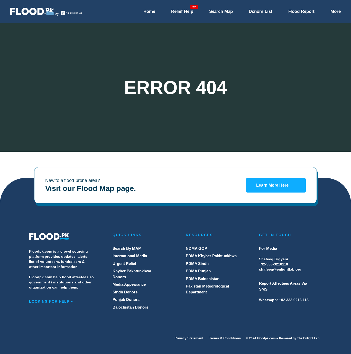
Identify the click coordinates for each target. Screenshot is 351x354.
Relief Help (182, 11)
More (335, 11)
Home (149, 11)
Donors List (260, 11)
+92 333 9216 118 (294, 300)
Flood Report (301, 11)
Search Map (221, 11)
